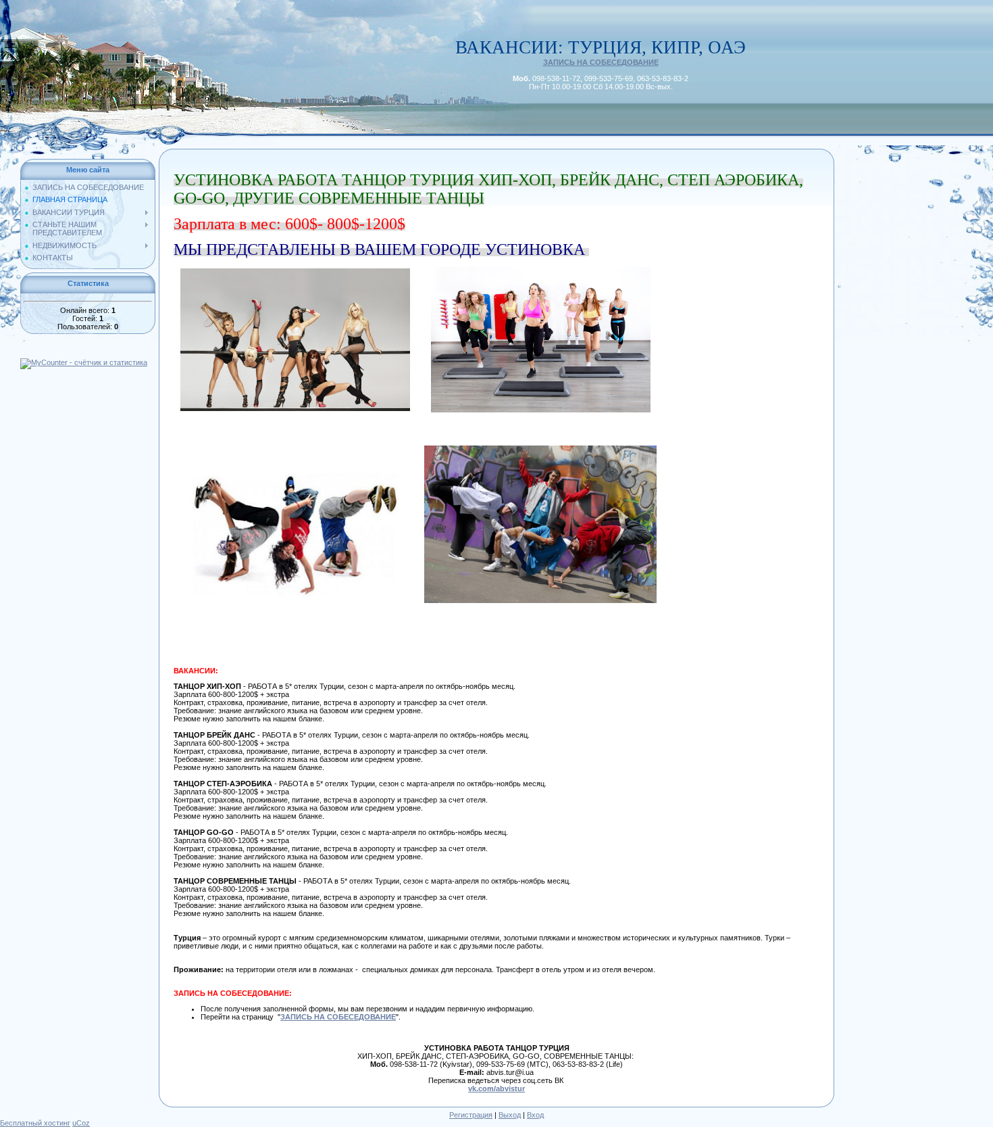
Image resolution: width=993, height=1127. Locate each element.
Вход (535, 1115)
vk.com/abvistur (496, 1088)
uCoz (81, 1123)
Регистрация (470, 1115)
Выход (510, 1115)
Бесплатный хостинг (35, 1123)
